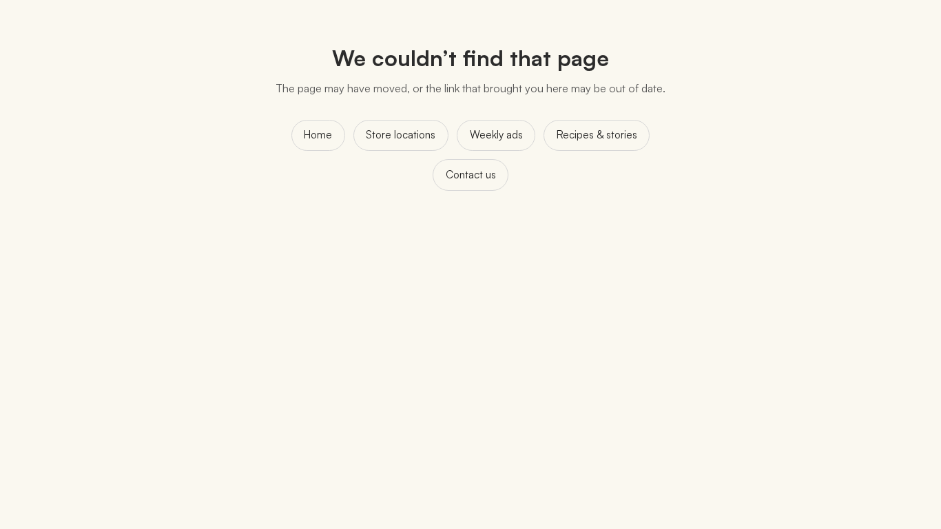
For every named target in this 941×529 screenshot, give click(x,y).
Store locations (400, 134)
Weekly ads (496, 134)
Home (318, 134)
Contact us (471, 174)
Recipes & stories (597, 134)
